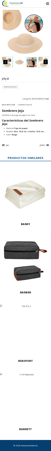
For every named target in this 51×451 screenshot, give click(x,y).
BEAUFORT (25, 361)
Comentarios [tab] (25, 105)
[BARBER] (25, 261)
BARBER (25, 292)
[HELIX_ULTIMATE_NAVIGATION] (47, 3)
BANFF (25, 224)
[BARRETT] (25, 397)
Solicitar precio (10, 87)
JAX (7, 145)
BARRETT (25, 429)
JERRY (42, 145)
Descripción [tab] (8, 105)
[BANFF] (25, 192)
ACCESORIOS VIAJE (40, 98)
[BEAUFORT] (25, 329)
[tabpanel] (25, 122)
